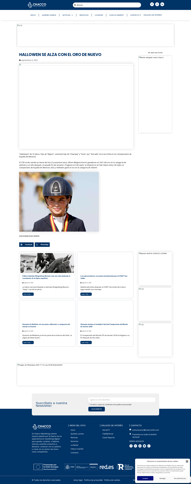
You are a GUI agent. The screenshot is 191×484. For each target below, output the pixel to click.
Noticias (66, 15)
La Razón (99, 15)
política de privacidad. (124, 404)
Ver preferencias (180, 478)
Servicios (83, 15)
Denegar (163, 478)
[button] (187, 461)
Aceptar (145, 478)
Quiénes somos (49, 15)
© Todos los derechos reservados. (46, 480)
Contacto (134, 15)
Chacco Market (116, 15)
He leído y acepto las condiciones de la (111, 404)
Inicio (33, 15)
